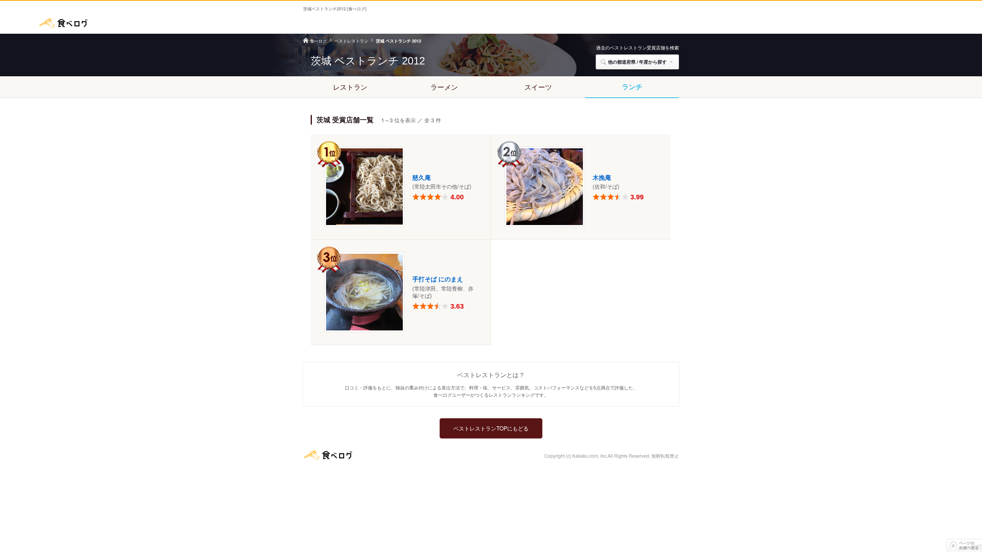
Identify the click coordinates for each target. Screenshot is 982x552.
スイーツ (538, 87)
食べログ (63, 23)
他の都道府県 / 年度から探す (637, 61)
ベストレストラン (351, 41)
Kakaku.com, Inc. (590, 455)
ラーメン (444, 87)
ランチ (632, 87)
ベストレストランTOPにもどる (491, 428)
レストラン (350, 87)
